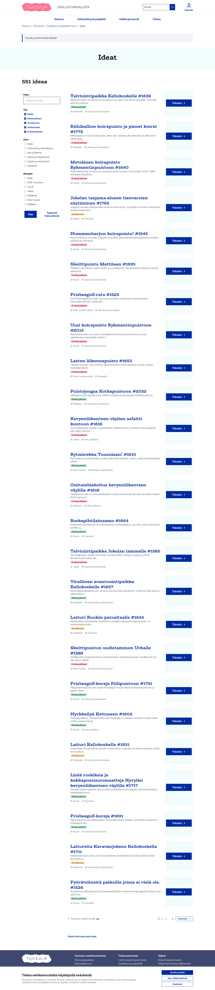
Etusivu (26, 26)
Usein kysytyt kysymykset (132, 960)
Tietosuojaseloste (84, 960)
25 (97, 918)
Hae (30, 214)
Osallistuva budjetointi (130, 963)
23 (173, 919)
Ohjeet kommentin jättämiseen (174, 963)
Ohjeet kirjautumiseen (170, 960)
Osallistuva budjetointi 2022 (61, 26)
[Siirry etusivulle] (46, 958)
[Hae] (172, 7)
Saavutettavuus (83, 963)
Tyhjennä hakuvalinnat (52, 214)
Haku (26, 94)
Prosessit (38, 26)
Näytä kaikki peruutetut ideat (82, 936)
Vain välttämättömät (177, 978)
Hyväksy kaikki (177, 972)
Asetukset (177, 984)
